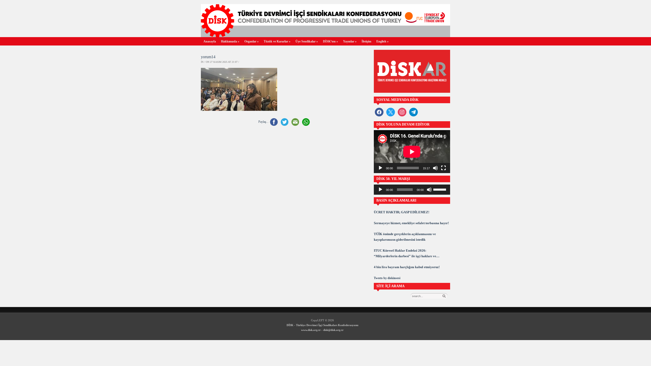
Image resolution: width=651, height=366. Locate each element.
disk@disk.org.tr (333, 329)
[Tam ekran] (443, 168)
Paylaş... (263, 122)
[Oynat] (380, 168)
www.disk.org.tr (311, 329)
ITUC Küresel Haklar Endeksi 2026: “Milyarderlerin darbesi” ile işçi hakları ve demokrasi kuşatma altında (405, 254)
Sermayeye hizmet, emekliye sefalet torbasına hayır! (411, 223)
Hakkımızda (230, 41)
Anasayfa (209, 41)
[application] (412, 151)
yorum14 (208, 57)
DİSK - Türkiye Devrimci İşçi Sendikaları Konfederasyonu (322, 325)
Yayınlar (350, 41)
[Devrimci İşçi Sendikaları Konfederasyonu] (325, 36)
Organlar (251, 41)
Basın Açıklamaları (396, 200)
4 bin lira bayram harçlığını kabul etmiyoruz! (407, 267)
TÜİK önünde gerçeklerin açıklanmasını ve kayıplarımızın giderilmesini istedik (405, 236)
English (382, 41)
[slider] (440, 189)
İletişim (366, 41)
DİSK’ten (330, 41)
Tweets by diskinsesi (387, 278)
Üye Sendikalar (306, 41)
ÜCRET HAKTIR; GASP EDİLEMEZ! (401, 212)
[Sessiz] (435, 168)
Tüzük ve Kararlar (277, 41)
